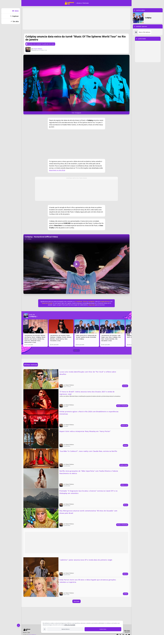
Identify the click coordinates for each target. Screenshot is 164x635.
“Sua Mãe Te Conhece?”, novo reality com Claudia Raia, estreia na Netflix (88, 451)
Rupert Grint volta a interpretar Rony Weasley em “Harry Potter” (85, 431)
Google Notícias (105, 301)
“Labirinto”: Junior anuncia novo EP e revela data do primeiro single (85, 560)
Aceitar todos (103, 629)
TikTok (84, 301)
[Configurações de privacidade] (44, 629)
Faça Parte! (127, 632)
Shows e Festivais (83, 3)
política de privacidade (69, 625)
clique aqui (91, 305)
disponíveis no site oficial (57, 170)
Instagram (91, 301)
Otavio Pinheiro (37, 49)
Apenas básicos (66, 629)
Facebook (79, 301)
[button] (128, 334)
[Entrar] (18, 625)
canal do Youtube (47, 303)
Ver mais (76, 601)
